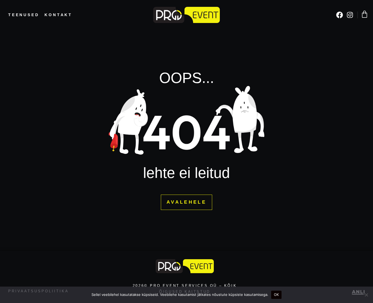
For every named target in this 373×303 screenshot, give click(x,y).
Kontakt (58, 15)
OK (276, 294)
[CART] (364, 14)
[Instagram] (350, 14)
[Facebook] (339, 14)
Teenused (23, 15)
